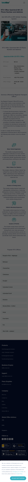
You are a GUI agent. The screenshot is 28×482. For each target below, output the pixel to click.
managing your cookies (18, 471)
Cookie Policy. (19, 473)
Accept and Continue (18, 478)
